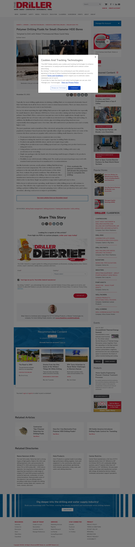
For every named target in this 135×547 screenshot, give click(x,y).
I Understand (74, 88)
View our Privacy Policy (70, 83)
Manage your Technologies (59, 88)
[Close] (95, 57)
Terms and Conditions (55, 76)
